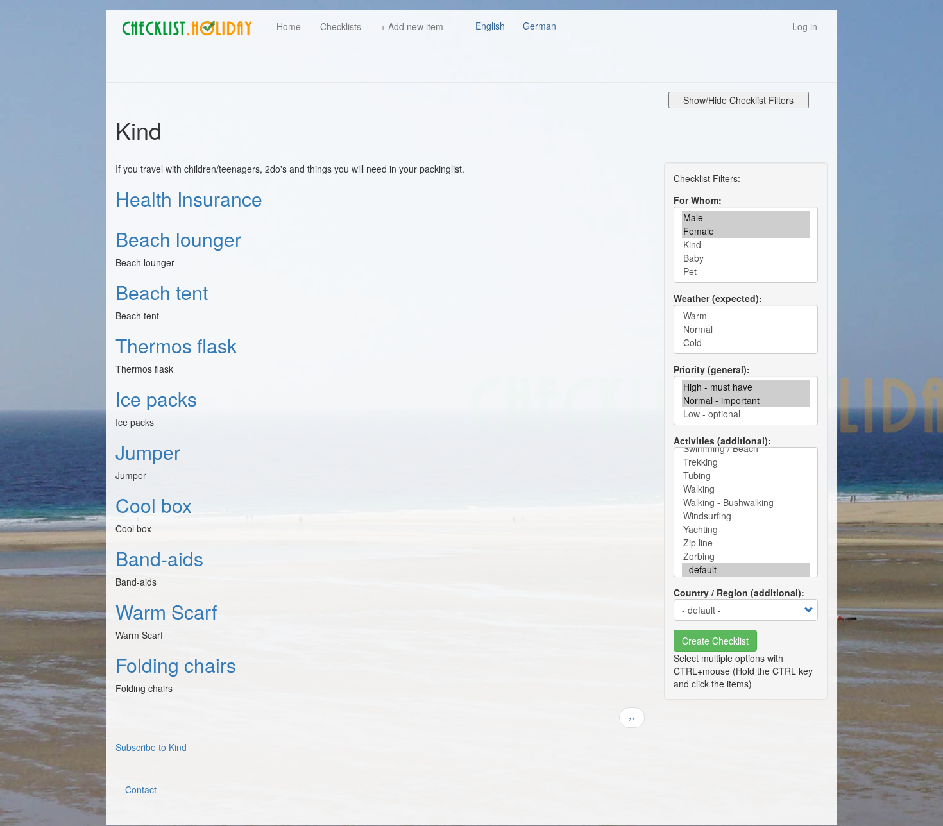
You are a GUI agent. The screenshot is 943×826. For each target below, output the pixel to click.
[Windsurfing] (746, 516)
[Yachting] (746, 529)
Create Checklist (715, 640)
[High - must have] (746, 387)
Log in (804, 26)
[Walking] (746, 489)
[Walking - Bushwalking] (746, 502)
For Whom (696, 200)
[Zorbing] (746, 556)
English (490, 25)
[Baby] (746, 258)
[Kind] (746, 244)
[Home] (191, 28)
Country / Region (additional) (737, 592)
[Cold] (746, 343)
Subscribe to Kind (151, 747)
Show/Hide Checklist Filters (738, 100)
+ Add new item (411, 26)
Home (288, 26)
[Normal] (746, 329)
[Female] (746, 231)
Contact (141, 789)
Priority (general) (710, 369)
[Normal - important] (746, 400)
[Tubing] (746, 475)
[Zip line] (746, 543)
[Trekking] (746, 462)
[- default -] (746, 570)
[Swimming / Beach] (746, 448)
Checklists (340, 26)
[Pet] (746, 271)
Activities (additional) (721, 440)
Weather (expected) (716, 298)
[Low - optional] (746, 414)
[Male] (746, 217)
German (539, 25)
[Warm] (746, 316)
